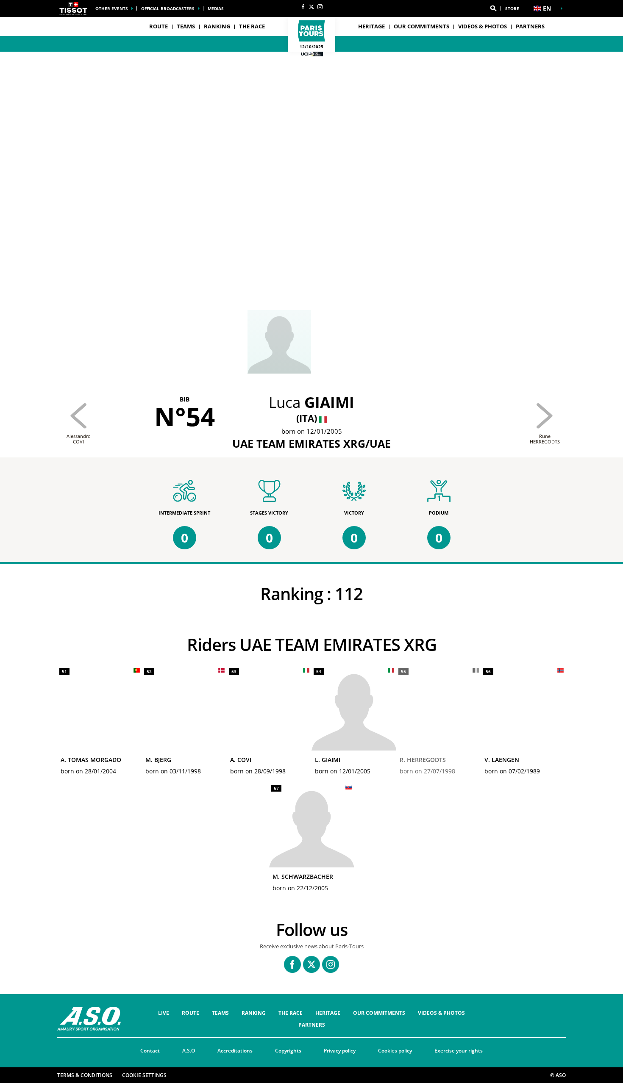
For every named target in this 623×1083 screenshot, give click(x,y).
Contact (150, 1050)
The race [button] (252, 26)
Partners (530, 26)
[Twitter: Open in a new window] (311, 6)
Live (163, 1013)
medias (216, 8)
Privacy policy (340, 1050)
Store (512, 8)
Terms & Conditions (84, 1075)
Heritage (371, 26)
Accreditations (235, 1050)
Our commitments (421, 26)
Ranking (217, 26)
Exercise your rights (458, 1050)
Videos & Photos (482, 26)
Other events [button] (111, 8)
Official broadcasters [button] (168, 8)
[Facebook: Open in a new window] (303, 6)
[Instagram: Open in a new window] (320, 6)
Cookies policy (395, 1050)
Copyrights (288, 1050)
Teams (220, 1013)
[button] (493, 8)
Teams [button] (186, 26)
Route (190, 1013)
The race (290, 1013)
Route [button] (158, 26)
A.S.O (188, 1050)
